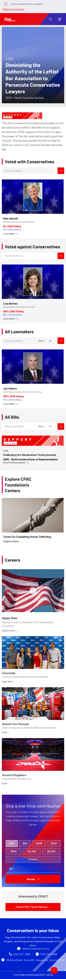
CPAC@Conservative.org (19, 778)
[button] (50, 19)
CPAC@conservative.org (45, 727)
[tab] (12, 843)
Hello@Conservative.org (35, 948)
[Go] (54, 970)
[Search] (61, 170)
